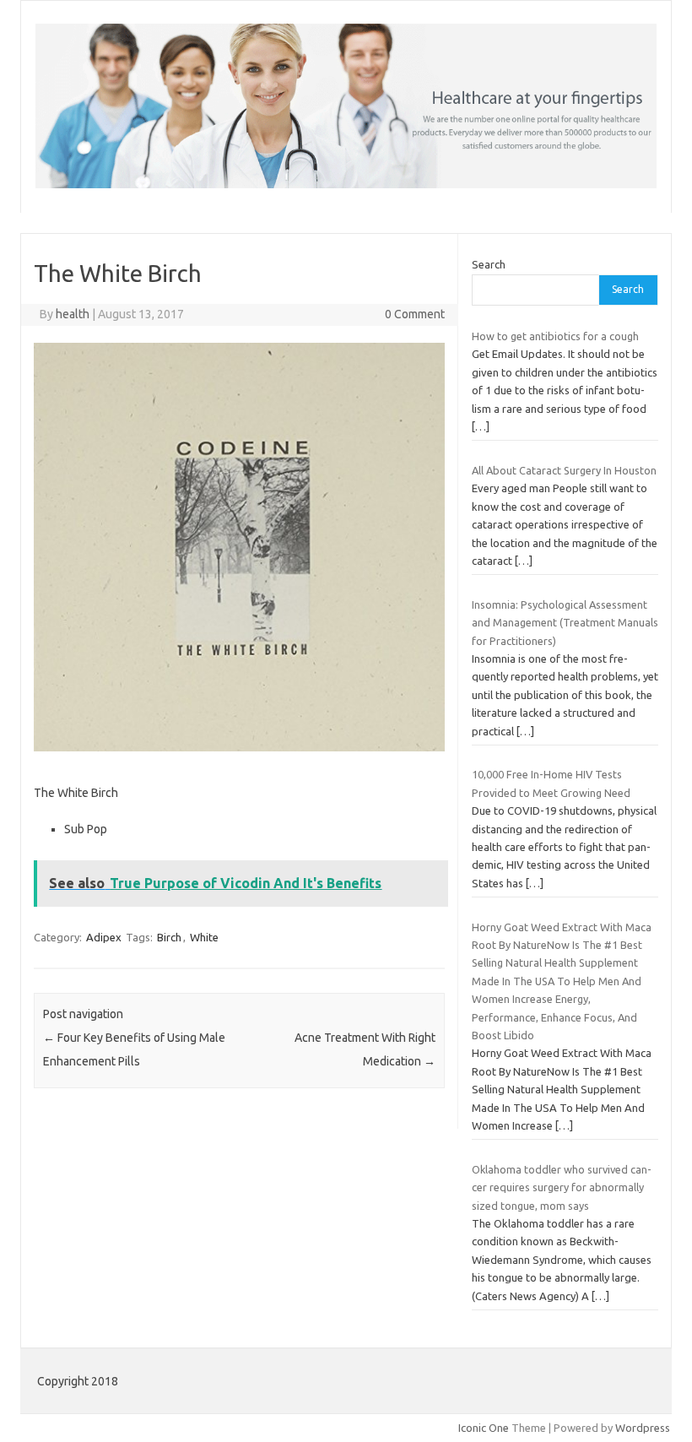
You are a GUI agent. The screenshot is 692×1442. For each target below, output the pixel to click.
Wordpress (642, 1428)
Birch (169, 937)
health (72, 314)
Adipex (104, 937)
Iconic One (483, 1428)
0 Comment (415, 314)
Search (488, 264)
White (204, 937)
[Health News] (346, 184)
